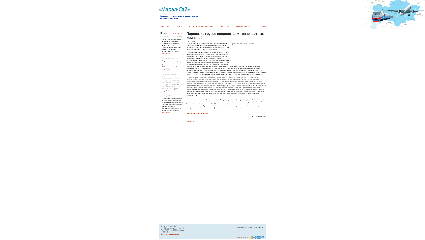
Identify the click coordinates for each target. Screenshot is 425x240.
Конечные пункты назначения (201, 26)
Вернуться (191, 121)
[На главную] (184, 10)
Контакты (262, 26)
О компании (164, 26)
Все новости (177, 33)
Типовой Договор (243, 26)
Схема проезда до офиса (170, 234)
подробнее (166, 53)
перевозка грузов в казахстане (197, 113)
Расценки (225, 26)
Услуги (179, 26)
